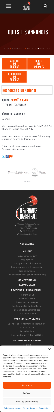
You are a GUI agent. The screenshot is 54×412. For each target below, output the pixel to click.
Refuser (27, 393)
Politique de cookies (12, 408)
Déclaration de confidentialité (35, 408)
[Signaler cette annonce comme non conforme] (11, 156)
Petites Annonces (18, 49)
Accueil (6, 49)
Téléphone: (7, 105)
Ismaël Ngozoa (20, 100)
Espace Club (27, 285)
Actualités (27, 244)
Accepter (27, 385)
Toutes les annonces (39, 63)
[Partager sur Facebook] (7, 156)
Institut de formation (27, 340)
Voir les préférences (27, 401)
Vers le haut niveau (27, 319)
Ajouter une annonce (14, 63)
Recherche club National (19, 90)
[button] (49, 349)
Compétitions (27, 280)
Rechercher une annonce (14, 76)
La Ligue (27, 251)
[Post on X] (3, 156)
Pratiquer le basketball (27, 290)
